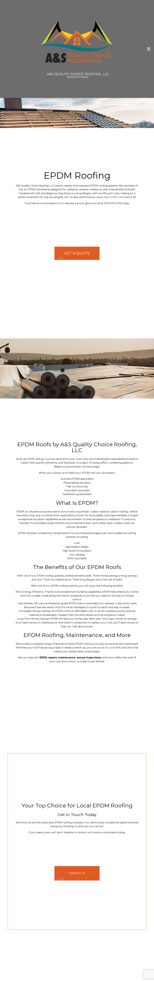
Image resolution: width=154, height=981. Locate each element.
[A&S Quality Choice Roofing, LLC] (77, 41)
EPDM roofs (117, 197)
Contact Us (77, 874)
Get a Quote (77, 253)
